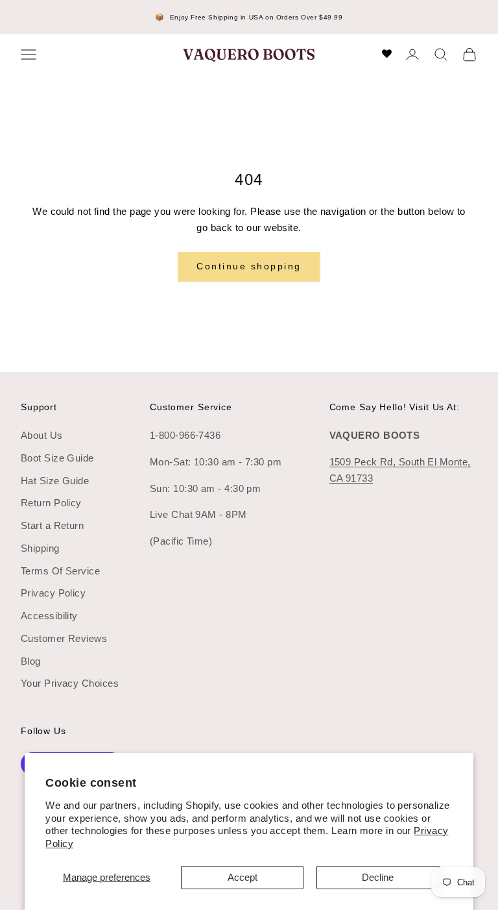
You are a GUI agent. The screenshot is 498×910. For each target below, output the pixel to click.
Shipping (40, 548)
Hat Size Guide (55, 480)
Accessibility (49, 615)
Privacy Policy (53, 592)
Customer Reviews (64, 638)
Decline (378, 877)
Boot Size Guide (57, 457)
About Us (42, 435)
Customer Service (191, 407)
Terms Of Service (60, 570)
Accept (242, 877)
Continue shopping (249, 266)
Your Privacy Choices (70, 683)
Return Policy (51, 502)
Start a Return (52, 525)
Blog (31, 661)
